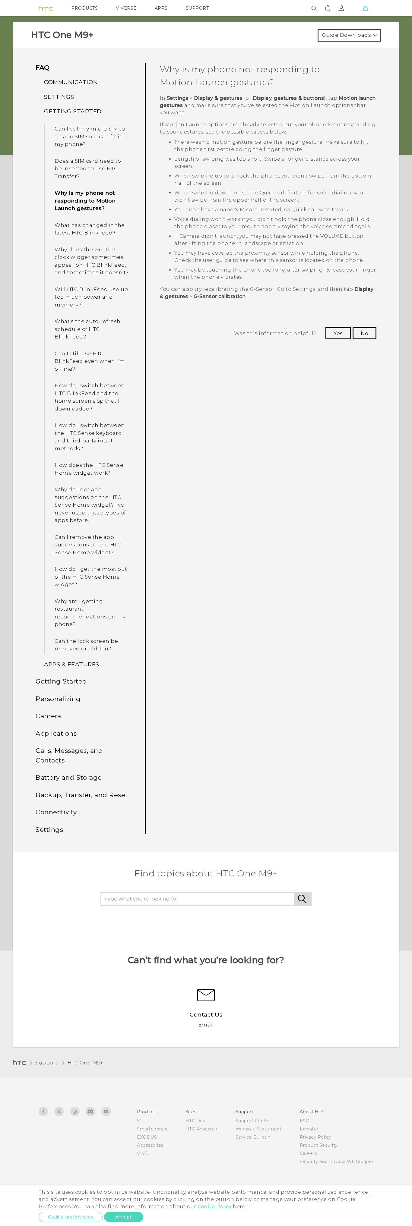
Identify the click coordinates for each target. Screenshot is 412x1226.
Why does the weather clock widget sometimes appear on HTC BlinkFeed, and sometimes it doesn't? (92, 261)
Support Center (253, 1121)
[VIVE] (365, 8)
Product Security (319, 1145)
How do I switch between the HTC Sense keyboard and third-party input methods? (90, 436)
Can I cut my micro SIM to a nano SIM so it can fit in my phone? (90, 136)
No (364, 333)
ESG (304, 1121)
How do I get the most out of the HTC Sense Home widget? (91, 576)
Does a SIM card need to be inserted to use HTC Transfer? (88, 168)
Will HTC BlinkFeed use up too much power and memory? (91, 297)
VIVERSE (126, 8)
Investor (309, 1129)
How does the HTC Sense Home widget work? (89, 469)
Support (47, 1063)
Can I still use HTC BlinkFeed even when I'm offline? (90, 361)
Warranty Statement (259, 1129)
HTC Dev (195, 1121)
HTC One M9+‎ (85, 1063)
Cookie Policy (215, 1206)
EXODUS (147, 1137)
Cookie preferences (70, 1217)
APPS (161, 8)
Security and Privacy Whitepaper (337, 1161)
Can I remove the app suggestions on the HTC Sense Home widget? (88, 544)
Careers (308, 1153)
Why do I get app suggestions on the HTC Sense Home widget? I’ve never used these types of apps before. (90, 504)
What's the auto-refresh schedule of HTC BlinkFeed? (88, 329)
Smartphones (152, 1129)
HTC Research (201, 1129)
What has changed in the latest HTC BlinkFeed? (90, 229)
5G (140, 1121)
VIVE (142, 1153)
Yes (338, 333)
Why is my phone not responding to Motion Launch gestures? (85, 200)
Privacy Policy (315, 1137)
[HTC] (46, 8)
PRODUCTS (84, 8)
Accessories (150, 1145)
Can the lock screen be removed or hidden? (86, 645)
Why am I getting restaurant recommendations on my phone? (90, 612)
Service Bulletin (253, 1137)
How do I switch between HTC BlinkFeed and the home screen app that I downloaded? (90, 397)
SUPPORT (197, 8)
